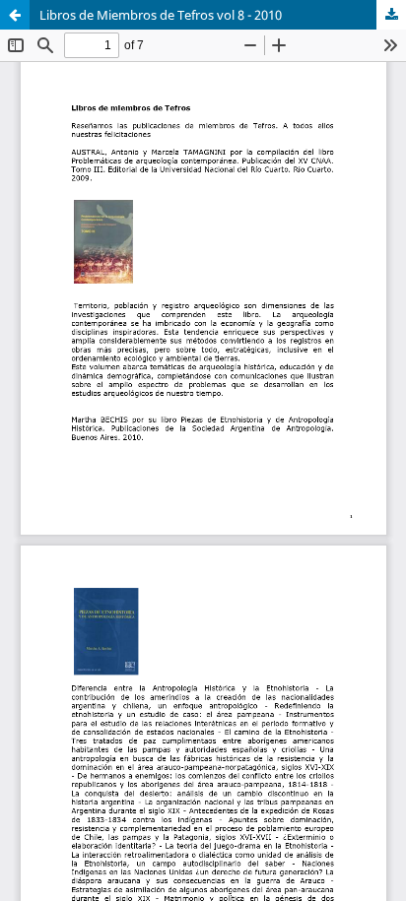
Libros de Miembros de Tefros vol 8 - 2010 (160, 15)
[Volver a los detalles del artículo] (15, 15)
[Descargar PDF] (391, 15)
